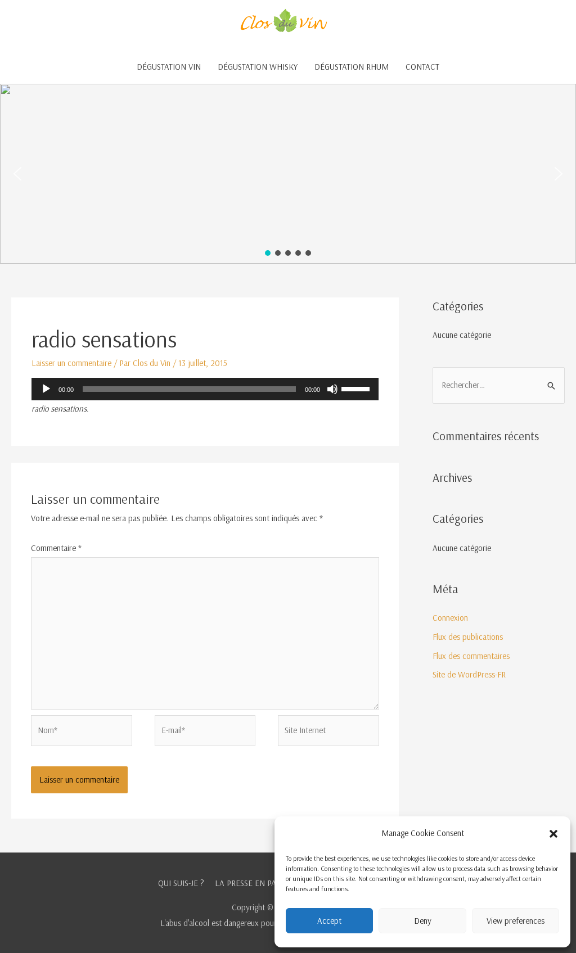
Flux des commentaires (471, 656)
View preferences (515, 920)
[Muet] (332, 389)
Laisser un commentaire (71, 363)
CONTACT (422, 66)
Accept (329, 920)
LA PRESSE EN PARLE (252, 883)
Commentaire (56, 548)
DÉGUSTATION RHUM (351, 66)
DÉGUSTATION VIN (169, 66)
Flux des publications (468, 636)
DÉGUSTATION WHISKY (258, 66)
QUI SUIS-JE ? (181, 883)
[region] (288, 174)
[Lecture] (46, 389)
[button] (553, 833)
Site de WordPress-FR (469, 674)
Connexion (450, 617)
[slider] (357, 388)
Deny (422, 920)
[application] (205, 389)
